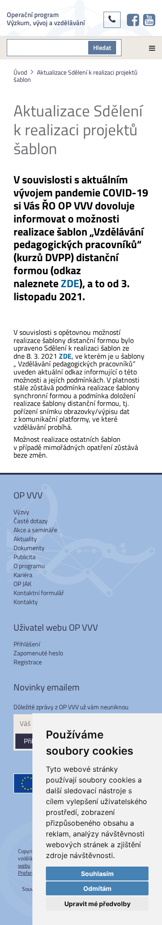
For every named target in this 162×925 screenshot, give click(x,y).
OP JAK (23, 583)
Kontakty (26, 601)
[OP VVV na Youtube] (149, 20)
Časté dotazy (31, 520)
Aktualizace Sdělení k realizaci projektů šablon (75, 75)
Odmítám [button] (97, 888)
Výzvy (21, 511)
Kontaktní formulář (39, 592)
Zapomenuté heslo (38, 653)
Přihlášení (27, 644)
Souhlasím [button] (97, 873)
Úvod (20, 72)
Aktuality (25, 538)
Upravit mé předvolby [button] (97, 903)
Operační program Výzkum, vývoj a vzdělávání (46, 18)
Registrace (28, 662)
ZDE (70, 283)
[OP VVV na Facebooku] (133, 20)
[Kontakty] (112, 20)
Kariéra (23, 574)
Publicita (25, 556)
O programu (29, 565)
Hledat (102, 47)
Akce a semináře (35, 529)
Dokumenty (29, 547)
